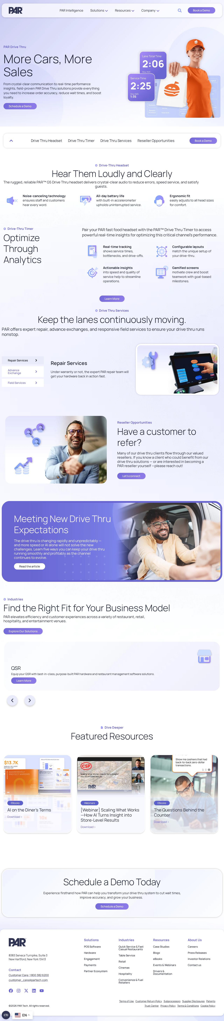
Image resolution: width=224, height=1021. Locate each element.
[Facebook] (11, 991)
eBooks (157, 959)
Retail (122, 961)
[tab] (23, 360)
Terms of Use (126, 1001)
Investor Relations (199, 959)
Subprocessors (172, 1001)
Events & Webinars (164, 965)
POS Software (92, 946)
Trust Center (152, 1005)
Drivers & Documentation (162, 972)
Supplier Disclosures (193, 1001)
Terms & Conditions (188, 1005)
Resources (123, 10)
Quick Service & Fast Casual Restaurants (131, 948)
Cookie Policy (208, 1005)
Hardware (90, 952)
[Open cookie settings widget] (6, 1015)
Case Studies (161, 946)
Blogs (156, 952)
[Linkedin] (34, 991)
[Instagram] (18, 991)
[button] (12, 700)
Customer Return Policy (148, 1001)
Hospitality (125, 973)
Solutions (97, 10)
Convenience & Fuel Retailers (131, 981)
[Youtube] (42, 991)
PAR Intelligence (71, 10)
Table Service (127, 955)
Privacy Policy (168, 1005)
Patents (210, 1001)
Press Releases (197, 952)
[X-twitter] (26, 991)
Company (148, 10)
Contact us (194, 965)
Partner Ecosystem (95, 971)
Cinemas (124, 967)
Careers (193, 946)
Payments (90, 965)
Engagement (92, 959)
